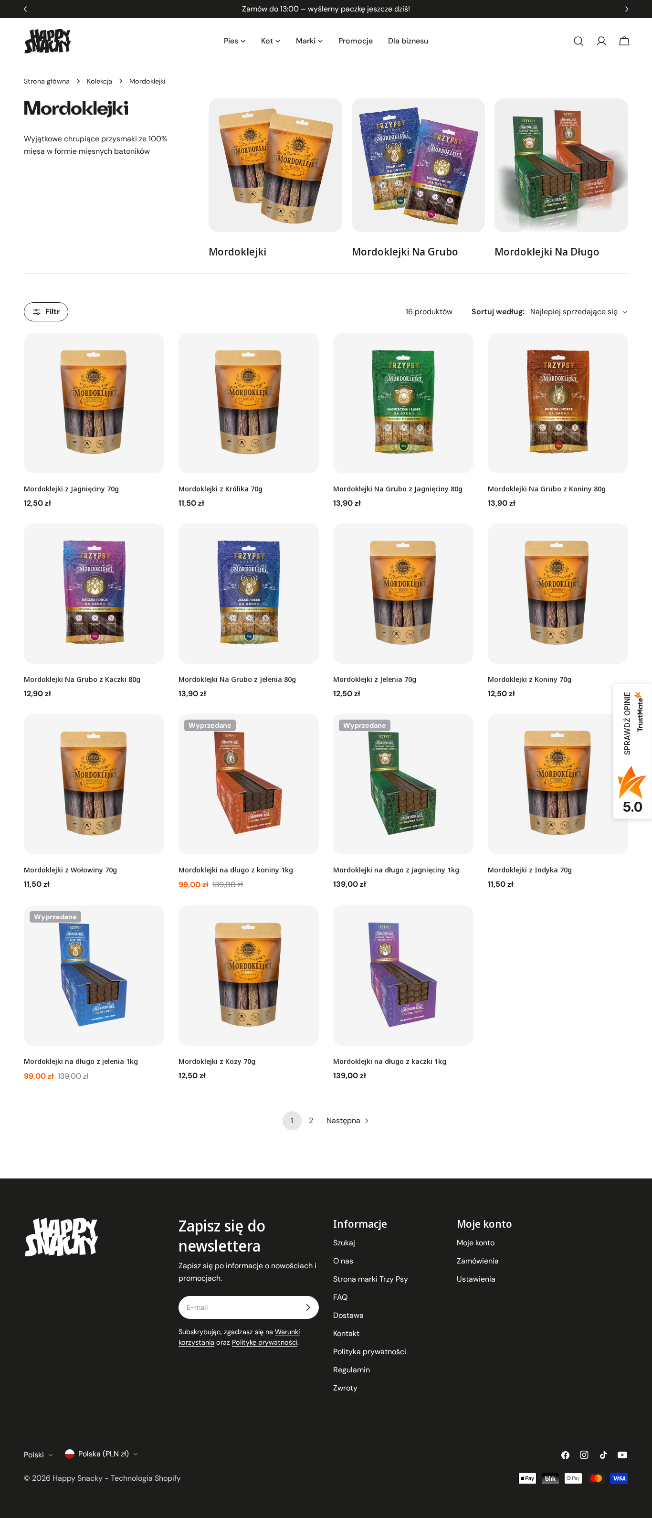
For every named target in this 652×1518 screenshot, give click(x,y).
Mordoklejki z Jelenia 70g (374, 679)
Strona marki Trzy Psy (370, 1279)
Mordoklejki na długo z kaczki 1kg (389, 1061)
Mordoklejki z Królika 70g (221, 488)
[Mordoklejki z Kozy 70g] (249, 975)
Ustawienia (476, 1279)
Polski (34, 1455)
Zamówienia (478, 1261)
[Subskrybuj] (308, 1307)
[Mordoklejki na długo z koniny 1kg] (249, 784)
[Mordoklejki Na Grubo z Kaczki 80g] (94, 593)
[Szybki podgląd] (150, 353)
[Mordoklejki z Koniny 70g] (558, 593)
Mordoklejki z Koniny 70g (529, 679)
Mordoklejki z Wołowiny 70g (70, 869)
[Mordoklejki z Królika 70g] (249, 403)
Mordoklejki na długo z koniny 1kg (236, 869)
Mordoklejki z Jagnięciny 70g (71, 488)
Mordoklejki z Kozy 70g (217, 1061)
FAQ (340, 1297)
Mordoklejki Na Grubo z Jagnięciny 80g (398, 488)
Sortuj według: (498, 312)
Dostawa (348, 1315)
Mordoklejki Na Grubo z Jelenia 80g (237, 679)
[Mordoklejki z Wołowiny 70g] (94, 784)
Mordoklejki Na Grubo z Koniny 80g (547, 488)
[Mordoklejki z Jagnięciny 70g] (94, 403)
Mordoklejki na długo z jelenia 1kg (81, 1061)
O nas (343, 1261)
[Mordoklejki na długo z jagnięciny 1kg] (403, 784)
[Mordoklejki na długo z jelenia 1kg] (94, 975)
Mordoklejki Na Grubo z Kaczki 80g (82, 679)
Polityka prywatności (369, 1352)
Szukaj (344, 1243)
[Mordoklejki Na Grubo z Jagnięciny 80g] (403, 403)
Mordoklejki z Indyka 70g (530, 869)
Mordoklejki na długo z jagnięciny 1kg (396, 869)
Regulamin (351, 1370)
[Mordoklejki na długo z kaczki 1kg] (403, 975)
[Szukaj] (578, 41)
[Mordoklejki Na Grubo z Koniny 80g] (558, 403)
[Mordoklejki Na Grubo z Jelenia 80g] (249, 593)
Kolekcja (99, 81)
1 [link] (292, 1120)
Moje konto (475, 1243)
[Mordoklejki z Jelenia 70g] (403, 593)
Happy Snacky (78, 1478)
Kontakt (346, 1333)
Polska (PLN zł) (103, 1454)
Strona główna (47, 81)
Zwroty (345, 1388)
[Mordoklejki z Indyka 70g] (558, 784)
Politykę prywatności (264, 1342)
